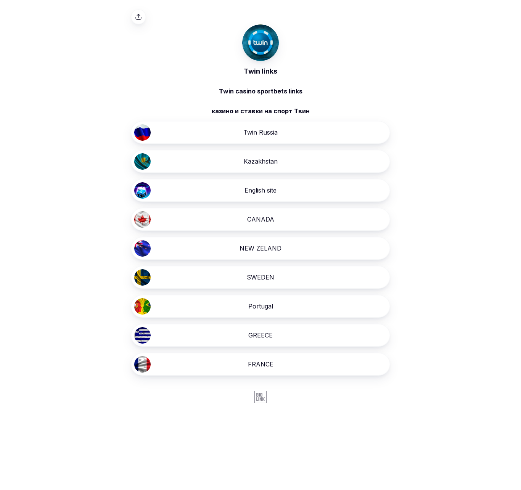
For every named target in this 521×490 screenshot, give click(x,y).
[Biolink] (260, 398)
